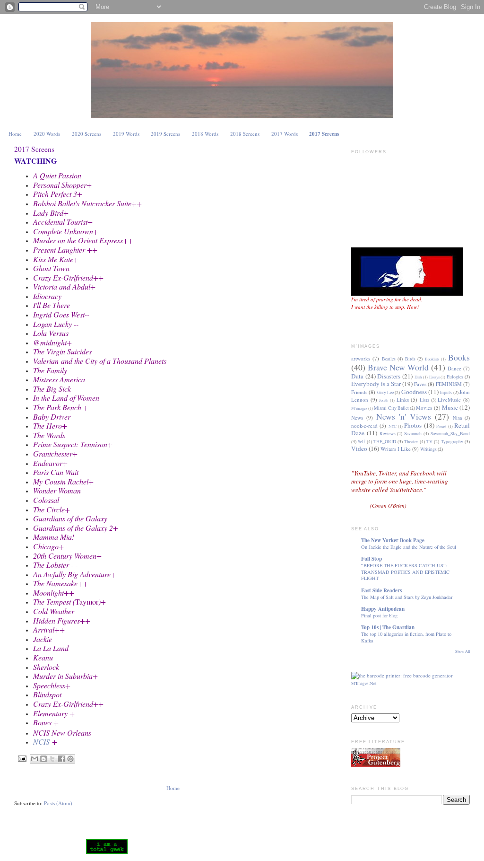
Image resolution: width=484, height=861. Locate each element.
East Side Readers (381, 590)
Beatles (389, 359)
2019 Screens (165, 133)
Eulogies (455, 377)
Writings (428, 449)
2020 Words (47, 133)
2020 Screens (86, 133)
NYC (393, 426)
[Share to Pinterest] (70, 759)
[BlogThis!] (43, 759)
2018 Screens (244, 133)
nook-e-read (364, 425)
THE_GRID (384, 442)
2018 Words (205, 133)
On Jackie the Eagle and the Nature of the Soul (408, 547)
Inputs (446, 392)
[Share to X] (52, 759)
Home (15, 133)
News (357, 417)
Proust (441, 426)
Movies (424, 407)
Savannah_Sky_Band (450, 433)
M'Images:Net (364, 683)
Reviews (388, 433)
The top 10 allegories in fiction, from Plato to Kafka (406, 637)
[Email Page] (22, 758)
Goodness (414, 391)
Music (450, 407)
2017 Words (284, 133)
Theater (411, 442)
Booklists (432, 358)
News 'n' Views (403, 416)
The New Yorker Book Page (392, 540)
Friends (359, 391)
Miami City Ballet (391, 408)
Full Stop (371, 558)
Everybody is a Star (376, 383)
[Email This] (34, 759)
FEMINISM (449, 383)
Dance (454, 368)
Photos (413, 425)
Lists (424, 400)
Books (459, 357)
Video (359, 448)
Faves (420, 383)
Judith (383, 400)
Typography (452, 442)
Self (361, 442)
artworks (360, 358)
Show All (462, 651)
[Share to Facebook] (61, 759)
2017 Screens (324, 134)
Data (357, 376)
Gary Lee (385, 392)
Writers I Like (395, 448)
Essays (434, 376)
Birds (410, 359)
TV (429, 442)
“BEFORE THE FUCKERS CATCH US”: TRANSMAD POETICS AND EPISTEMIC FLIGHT (405, 571)
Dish (418, 376)
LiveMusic (449, 399)
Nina (457, 418)
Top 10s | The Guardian (388, 627)
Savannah (413, 433)
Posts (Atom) (58, 803)
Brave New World (398, 367)
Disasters (388, 376)
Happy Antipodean (383, 609)
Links (403, 399)
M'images (359, 408)
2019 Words (126, 133)
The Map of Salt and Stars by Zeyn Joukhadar (406, 597)
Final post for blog (379, 615)
